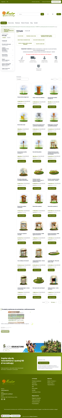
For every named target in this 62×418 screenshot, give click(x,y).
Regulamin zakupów (36, 398)
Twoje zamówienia (36, 399)
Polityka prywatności (36, 381)
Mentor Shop (50, 382)
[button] (42, 14)
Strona (52, 79)
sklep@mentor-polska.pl (7, 393)
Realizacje (34, 382)
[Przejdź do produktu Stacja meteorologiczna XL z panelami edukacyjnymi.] (39, 117)
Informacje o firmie (36, 392)
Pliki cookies (34, 388)
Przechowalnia (35, 403)
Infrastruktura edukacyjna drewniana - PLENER (30, 26)
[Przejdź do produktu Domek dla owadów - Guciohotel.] (23, 199)
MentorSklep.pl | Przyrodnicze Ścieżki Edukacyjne (10, 26)
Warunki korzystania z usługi (50, 409)
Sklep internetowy (30, 416)
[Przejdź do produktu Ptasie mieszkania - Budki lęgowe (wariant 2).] (54, 226)
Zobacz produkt (37, 106)
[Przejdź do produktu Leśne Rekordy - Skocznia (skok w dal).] (54, 253)
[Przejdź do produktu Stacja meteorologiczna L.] (23, 90)
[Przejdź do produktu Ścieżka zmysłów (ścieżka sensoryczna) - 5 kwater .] (54, 171)
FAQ (7, 1)
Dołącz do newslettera (43, 362)
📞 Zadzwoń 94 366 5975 (45, 1)
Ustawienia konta (35, 401)
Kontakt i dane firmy (36, 1)
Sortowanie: (18, 76)
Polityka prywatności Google (35, 409)
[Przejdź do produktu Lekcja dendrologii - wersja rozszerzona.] (23, 280)
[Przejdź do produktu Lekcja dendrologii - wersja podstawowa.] (39, 253)
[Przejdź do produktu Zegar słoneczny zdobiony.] (39, 90)
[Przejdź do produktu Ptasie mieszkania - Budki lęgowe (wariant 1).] (39, 226)
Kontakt (33, 390)
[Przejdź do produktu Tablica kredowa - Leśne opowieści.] (54, 280)
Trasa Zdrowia (50, 384)
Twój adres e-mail (41, 359)
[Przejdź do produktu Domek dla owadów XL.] (54, 199)
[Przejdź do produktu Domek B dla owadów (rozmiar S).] (54, 90)
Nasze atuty (34, 384)
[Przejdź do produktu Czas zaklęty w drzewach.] (23, 253)
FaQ (33, 386)
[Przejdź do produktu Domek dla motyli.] (23, 117)
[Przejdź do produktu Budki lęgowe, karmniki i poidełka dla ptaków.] (54, 117)
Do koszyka (21, 106)
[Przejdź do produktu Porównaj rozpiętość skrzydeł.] (23, 226)
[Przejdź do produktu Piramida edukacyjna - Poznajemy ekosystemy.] (23, 171)
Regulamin (3, 1)
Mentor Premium (51, 381)
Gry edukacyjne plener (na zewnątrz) (46, 26)
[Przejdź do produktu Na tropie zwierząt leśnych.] (39, 280)
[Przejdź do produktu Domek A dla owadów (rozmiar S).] (23, 144)
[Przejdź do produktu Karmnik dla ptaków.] (39, 144)
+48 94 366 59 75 (5, 390)
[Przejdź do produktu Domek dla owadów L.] (39, 199)
